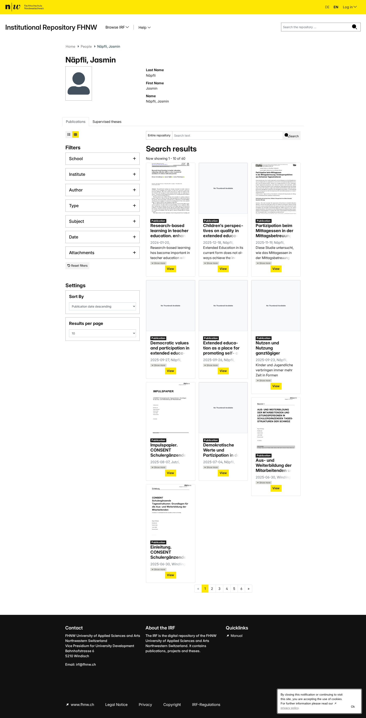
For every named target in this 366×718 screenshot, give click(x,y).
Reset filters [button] (78, 265)
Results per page (86, 323)
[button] (158, 263)
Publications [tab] (75, 121)
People (86, 46)
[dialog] (319, 701)
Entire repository (159, 135)
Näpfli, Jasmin (157, 101)
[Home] (24, 7)
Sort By (76, 296)
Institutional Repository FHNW (51, 27)
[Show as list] (68, 134)
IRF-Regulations (206, 704)
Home (70, 46)
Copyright (172, 704)
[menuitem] (118, 27)
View (170, 268)
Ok (353, 706)
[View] (170, 188)
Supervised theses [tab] (107, 121)
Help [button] (143, 27)
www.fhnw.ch (82, 704)
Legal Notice (117, 704)
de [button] (327, 7)
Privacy (146, 704)
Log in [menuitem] (348, 7)
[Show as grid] (75, 134)
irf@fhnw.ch (86, 664)
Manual (236, 635)
